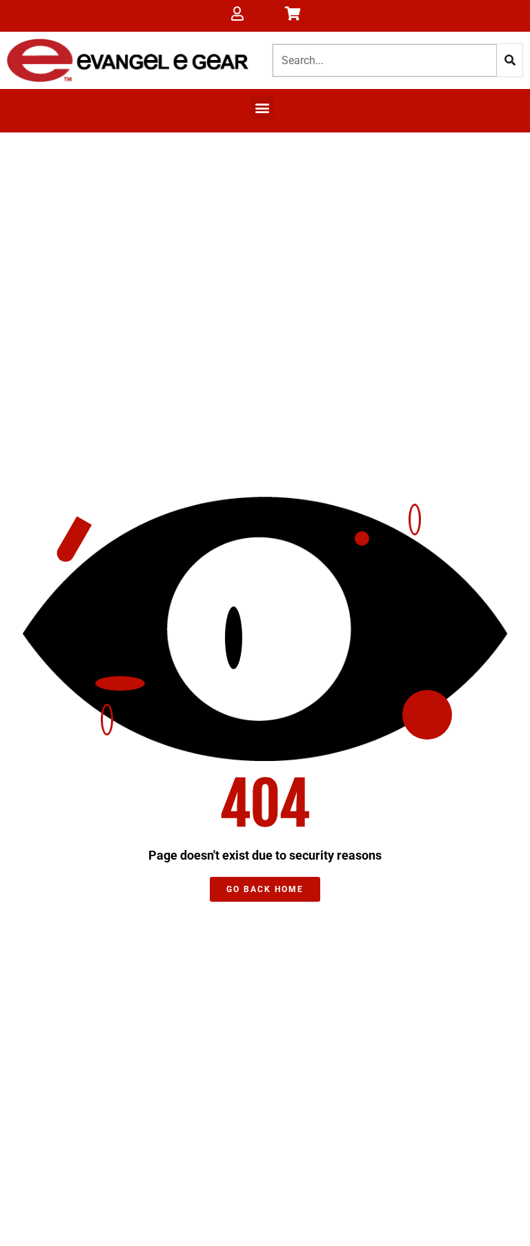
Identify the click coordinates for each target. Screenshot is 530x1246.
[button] (262, 107)
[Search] (509, 60)
